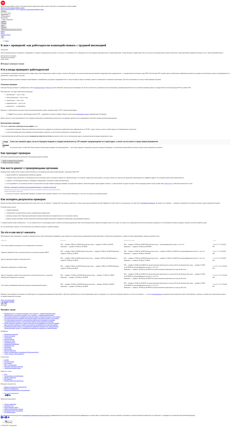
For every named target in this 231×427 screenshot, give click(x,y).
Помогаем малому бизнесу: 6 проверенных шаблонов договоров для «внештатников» (30, 328)
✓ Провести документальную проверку (12, 160)
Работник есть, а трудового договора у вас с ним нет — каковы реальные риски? (29, 315)
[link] (4, 27)
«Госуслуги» (168, 183)
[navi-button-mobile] (2, 37)
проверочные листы (82, 114)
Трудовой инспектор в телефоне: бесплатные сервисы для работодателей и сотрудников (31, 318)
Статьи (6, 41)
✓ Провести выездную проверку (10, 162)
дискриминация (157, 294)
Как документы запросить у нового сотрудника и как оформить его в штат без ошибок (31, 325)
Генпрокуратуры (39, 87)
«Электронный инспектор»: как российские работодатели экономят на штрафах (29, 321)
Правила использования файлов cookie (32, 9)
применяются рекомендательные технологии (36, 415)
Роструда (49, 87)
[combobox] (8, 421)
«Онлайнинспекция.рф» (147, 203)
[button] (3, 31)
